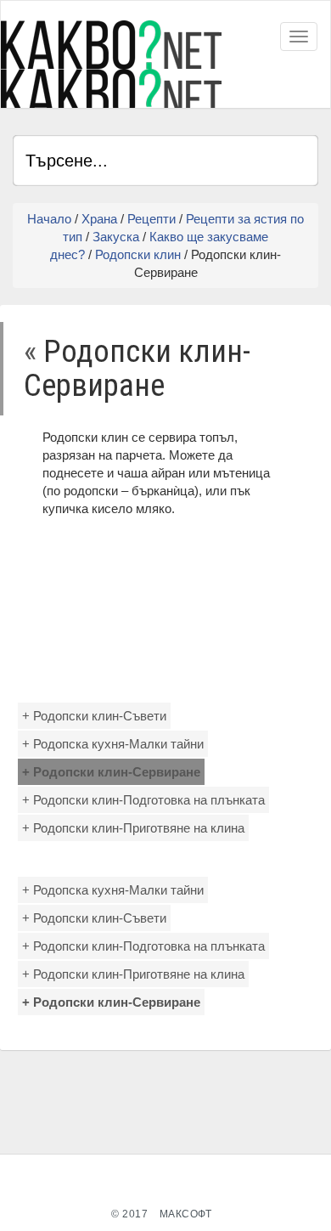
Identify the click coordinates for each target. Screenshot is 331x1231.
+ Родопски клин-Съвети (94, 716)
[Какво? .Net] (111, 64)
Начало (49, 219)
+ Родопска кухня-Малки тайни (113, 744)
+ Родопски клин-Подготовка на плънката (143, 800)
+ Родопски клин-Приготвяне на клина (133, 828)
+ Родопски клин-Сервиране (111, 772)
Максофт (186, 1214)
